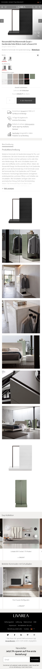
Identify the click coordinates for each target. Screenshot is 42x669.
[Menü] (2, 7)
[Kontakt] (36, 7)
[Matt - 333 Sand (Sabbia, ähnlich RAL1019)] (15, 76)
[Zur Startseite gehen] (21, 7)
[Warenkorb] (40, 7)
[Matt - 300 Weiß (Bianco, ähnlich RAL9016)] (4, 76)
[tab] (7, 145)
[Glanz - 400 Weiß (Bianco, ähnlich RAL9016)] (4, 81)
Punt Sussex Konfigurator (21, 600)
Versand (23, 111)
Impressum (12, 625)
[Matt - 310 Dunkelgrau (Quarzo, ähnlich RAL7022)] (21, 76)
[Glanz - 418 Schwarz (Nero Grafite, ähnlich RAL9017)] (26, 81)
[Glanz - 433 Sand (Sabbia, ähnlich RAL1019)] (15, 81)
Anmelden (35, 659)
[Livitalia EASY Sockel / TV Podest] (21, 533)
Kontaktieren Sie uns (25, 625)
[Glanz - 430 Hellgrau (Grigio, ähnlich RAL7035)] (10, 81)
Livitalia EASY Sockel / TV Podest (21, 551)
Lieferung (19, 622)
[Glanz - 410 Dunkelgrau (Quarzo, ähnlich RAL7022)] (21, 81)
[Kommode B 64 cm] (10, 59)
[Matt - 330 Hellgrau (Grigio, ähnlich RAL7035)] (10, 76)
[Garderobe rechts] (10, 67)
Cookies (26, 629)
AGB (34, 622)
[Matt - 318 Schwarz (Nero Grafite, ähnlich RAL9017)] (26, 76)
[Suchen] (33, 7)
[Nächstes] (40, 21)
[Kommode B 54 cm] (4, 59)
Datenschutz (28, 622)
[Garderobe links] (4, 67)
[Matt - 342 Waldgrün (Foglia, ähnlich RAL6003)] (32, 76)
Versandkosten (10, 641)
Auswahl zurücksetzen (21, 87)
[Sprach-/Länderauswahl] (39, 2)
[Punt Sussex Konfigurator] (21, 582)
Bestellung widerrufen (15, 629)
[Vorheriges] (2, 21)
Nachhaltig (15, 133)
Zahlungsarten (29, 124)
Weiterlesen (36, 50)
